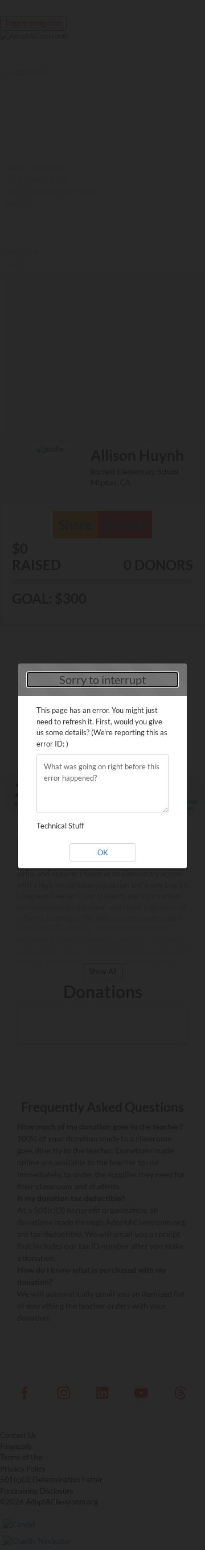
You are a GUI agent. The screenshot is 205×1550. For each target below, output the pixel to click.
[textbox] (102, 783)
